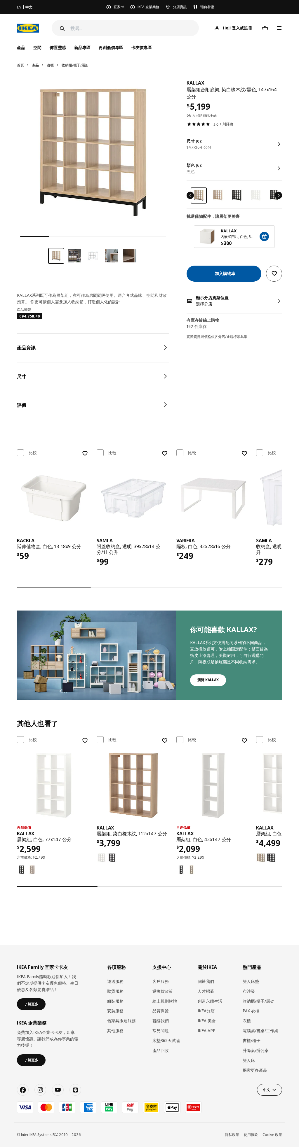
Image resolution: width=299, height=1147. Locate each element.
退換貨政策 (162, 991)
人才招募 (206, 991)
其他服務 (115, 1030)
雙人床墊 (251, 981)
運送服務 (115, 981)
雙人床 (249, 1060)
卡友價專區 (141, 47)
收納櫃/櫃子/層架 (75, 65)
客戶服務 (160, 981)
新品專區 (82, 47)
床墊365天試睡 (166, 1040)
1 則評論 (226, 124)
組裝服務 (115, 1001)
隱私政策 (232, 1134)
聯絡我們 (160, 1020)
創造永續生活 (210, 1001)
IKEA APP (206, 1030)
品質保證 (160, 1010)
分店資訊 (180, 6)
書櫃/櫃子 (251, 1040)
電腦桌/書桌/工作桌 (260, 1030)
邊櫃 (50, 65)
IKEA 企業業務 (148, 6)
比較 (33, 452)
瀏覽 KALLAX (208, 679)
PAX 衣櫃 (251, 1010)
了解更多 (31, 1004)
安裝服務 (115, 1010)
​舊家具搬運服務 (121, 1020)
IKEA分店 (206, 1010)
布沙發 (249, 991)
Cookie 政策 (272, 1134)
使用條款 (251, 1134)
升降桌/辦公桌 (256, 1050)
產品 (35, 65)
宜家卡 (119, 6)
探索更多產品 (255, 1070)
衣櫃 (247, 1020)
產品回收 (160, 1050)
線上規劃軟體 (164, 1001)
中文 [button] (266, 1089)
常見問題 (160, 1030)
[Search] (61, 28)
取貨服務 (115, 991)
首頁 (20, 65)
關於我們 (206, 981)
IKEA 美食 (207, 1020)
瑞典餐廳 (207, 6)
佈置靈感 (58, 47)
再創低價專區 (111, 47)
